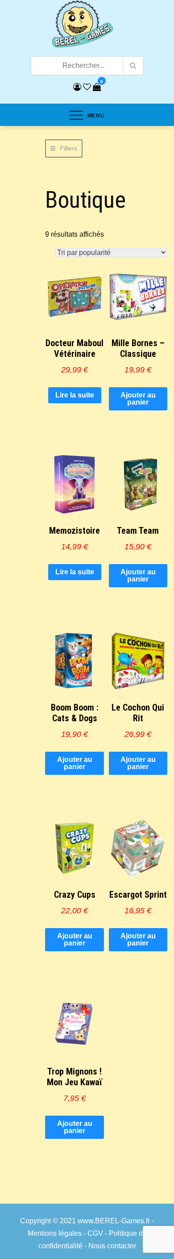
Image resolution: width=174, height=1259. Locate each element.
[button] (64, 148)
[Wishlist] (87, 87)
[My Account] (77, 87)
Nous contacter (112, 1246)
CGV (95, 1233)
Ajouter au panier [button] (138, 398)
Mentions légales (55, 1233)
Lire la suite (74, 395)
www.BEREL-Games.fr (114, 1221)
